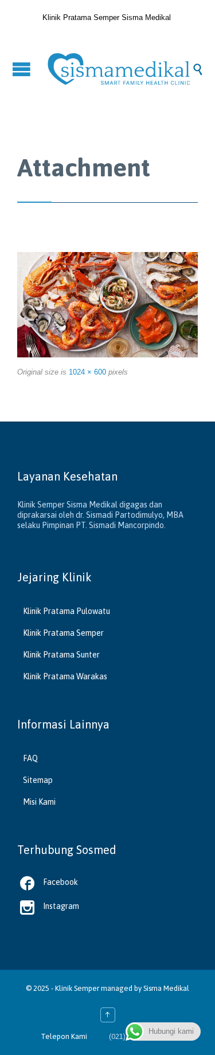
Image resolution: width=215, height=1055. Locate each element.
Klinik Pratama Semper (63, 632)
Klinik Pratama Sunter (61, 654)
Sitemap (38, 780)
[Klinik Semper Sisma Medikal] (119, 69)
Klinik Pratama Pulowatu (66, 611)
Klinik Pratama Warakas (65, 676)
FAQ (30, 758)
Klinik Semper (77, 988)
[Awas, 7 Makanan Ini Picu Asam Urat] (107, 305)
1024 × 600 (87, 372)
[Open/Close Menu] (23, 69)
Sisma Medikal (166, 988)
